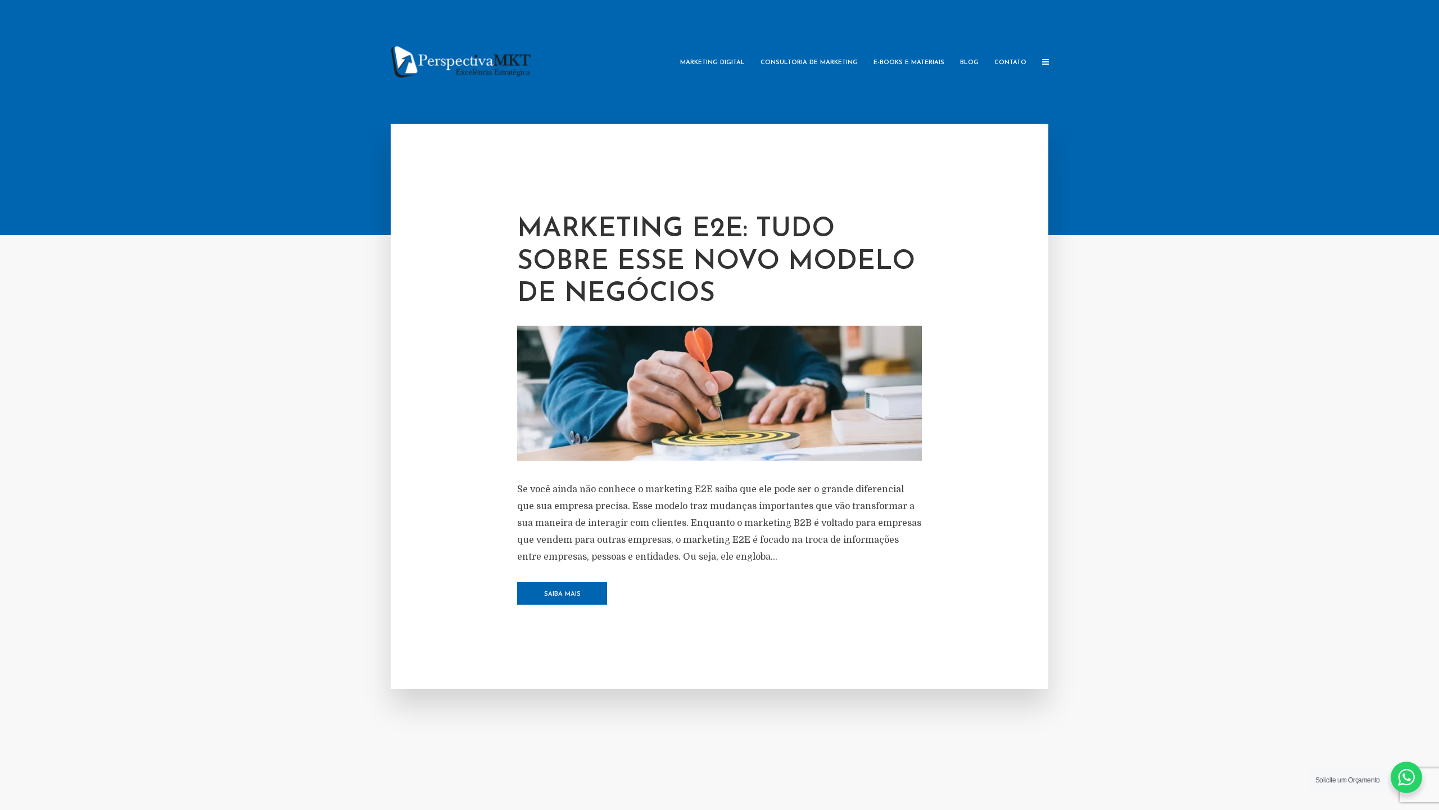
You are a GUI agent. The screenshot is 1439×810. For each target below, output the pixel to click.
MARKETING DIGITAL (712, 63)
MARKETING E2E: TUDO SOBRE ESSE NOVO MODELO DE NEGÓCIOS (716, 262)
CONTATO (1010, 63)
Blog (969, 63)
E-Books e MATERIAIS (909, 63)
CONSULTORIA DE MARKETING (809, 63)
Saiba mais (562, 594)
